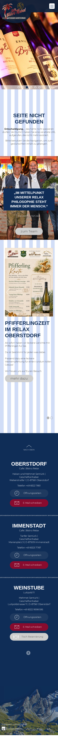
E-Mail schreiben (32, 503)
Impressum (7, 724)
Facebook (28, 653)
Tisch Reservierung (32, 636)
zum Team (29, 231)
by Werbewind (12, 728)
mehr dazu (19, 378)
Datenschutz (19, 724)
